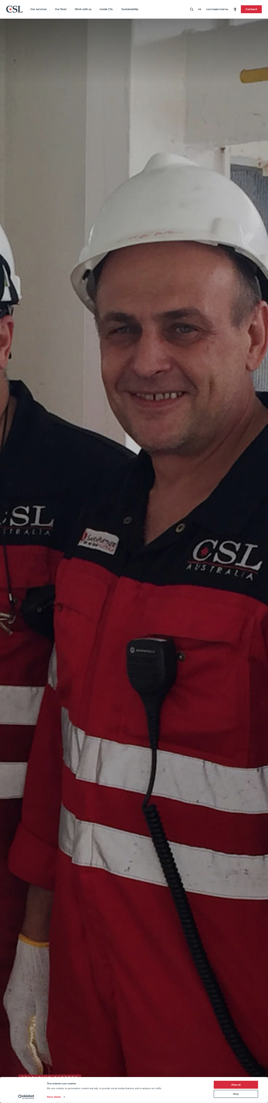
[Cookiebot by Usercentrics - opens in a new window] (26, 1097)
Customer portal (217, 9)
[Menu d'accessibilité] (235, 9)
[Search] (192, 9)
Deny (236, 1094)
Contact (251, 9)
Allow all (236, 1084)
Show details (54, 1097)
